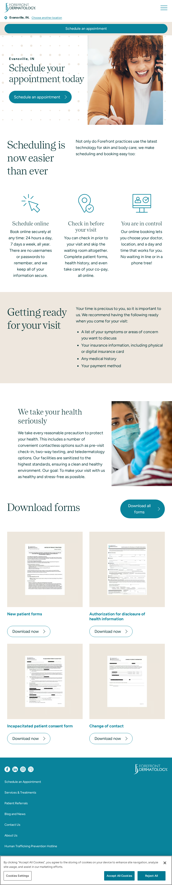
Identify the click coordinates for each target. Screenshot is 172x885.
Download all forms (139, 508)
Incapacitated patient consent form (40, 726)
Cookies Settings (17, 875)
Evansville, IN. (19, 17)
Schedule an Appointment (22, 782)
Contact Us (12, 825)
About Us (10, 835)
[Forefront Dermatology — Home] (20, 8)
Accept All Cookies (119, 875)
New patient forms (24, 614)
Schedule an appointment (86, 28)
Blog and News (15, 814)
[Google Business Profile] (31, 769)
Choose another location (47, 17)
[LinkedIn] (15, 769)
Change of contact (106, 726)
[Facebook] (7, 769)
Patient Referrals (16, 803)
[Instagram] (23, 769)
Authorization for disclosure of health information (117, 616)
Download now (25, 631)
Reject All (151, 875)
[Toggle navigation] (164, 8)
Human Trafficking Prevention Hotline (30, 846)
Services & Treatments (20, 792)
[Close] (165, 863)
